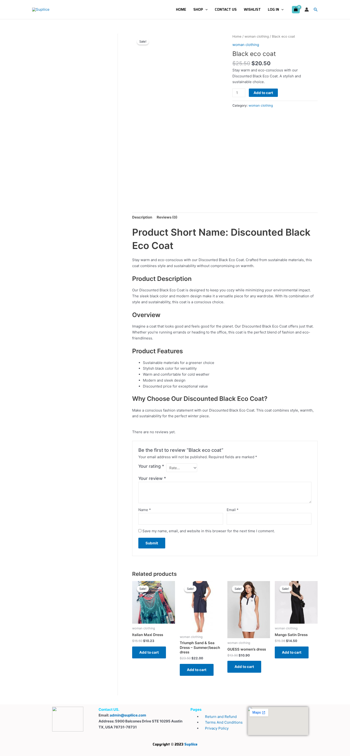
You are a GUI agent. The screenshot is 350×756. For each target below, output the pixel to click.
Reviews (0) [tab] (167, 217)
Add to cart (263, 92)
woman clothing (257, 36)
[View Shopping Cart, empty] (296, 9)
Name (144, 509)
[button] (205, 9)
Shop (198, 9)
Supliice (190, 744)
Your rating (151, 466)
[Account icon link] (307, 9)
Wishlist (252, 9)
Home (181, 9)
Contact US (226, 9)
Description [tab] (142, 217)
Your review (152, 478)
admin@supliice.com (128, 715)
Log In (273, 9)
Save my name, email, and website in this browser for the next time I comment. (208, 531)
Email (233, 509)
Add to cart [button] (149, 652)
